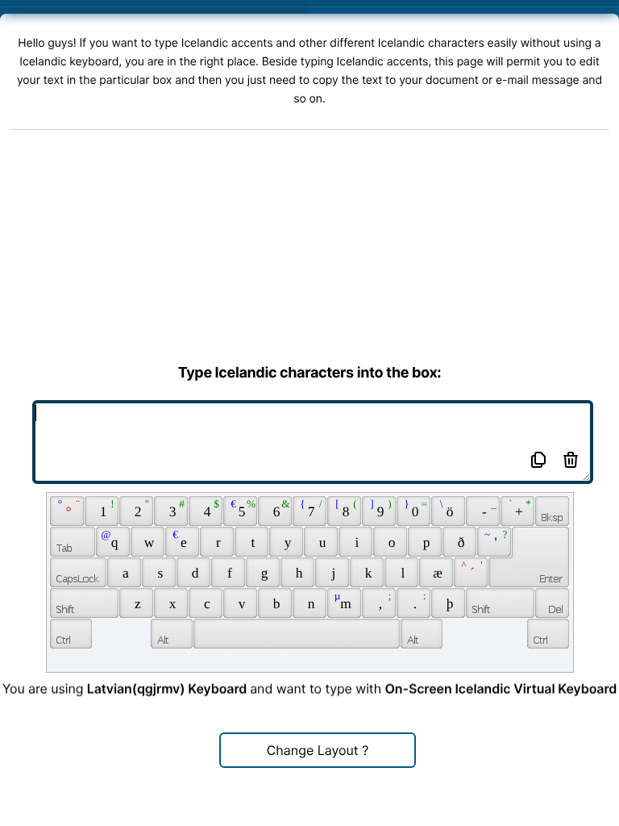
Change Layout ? (318, 750)
